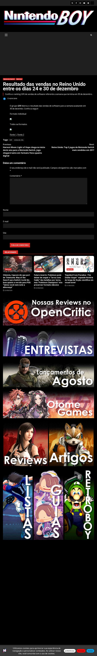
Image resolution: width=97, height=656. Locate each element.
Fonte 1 (13, 134)
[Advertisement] (48, 57)
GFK (10, 140)
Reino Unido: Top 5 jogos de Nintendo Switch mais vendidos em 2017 (73, 147)
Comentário (16, 176)
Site (4, 233)
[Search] (91, 35)
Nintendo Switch (9, 79)
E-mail (5, 221)
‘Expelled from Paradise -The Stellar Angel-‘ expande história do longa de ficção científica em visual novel (79, 264)
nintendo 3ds (19, 140)
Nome (5, 210)
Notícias (19, 79)
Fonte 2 (20, 134)
